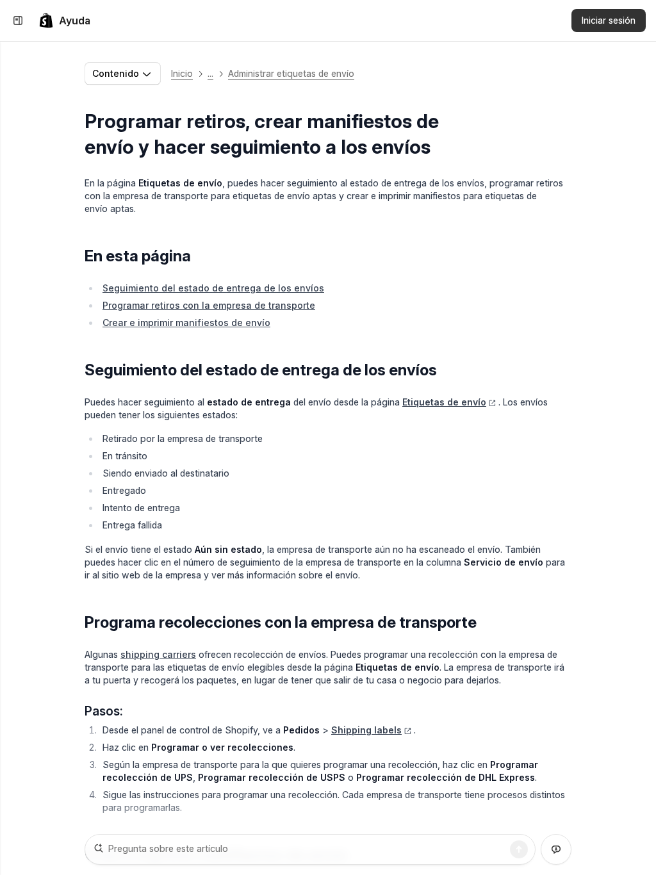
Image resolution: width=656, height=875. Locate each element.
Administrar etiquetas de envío (291, 73)
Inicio (182, 73)
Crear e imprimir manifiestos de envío (186, 322)
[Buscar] (519, 849)
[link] (64, 20)
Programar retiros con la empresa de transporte (208, 305)
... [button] (210, 73)
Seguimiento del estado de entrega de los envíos (213, 287)
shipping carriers (158, 654)
